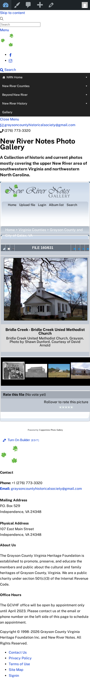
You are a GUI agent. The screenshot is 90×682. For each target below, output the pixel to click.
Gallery (7, 112)
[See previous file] (78, 248)
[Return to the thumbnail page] (3, 248)
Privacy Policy (20, 658)
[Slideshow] (12, 248)
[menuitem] (28, 5)
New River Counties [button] (15, 86)
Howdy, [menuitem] (84, 5)
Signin (14, 675)
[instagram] (10, 60)
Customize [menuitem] (17, 5)
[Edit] (35, 440)
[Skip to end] (87, 248)
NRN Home (14, 77)
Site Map (16, 670)
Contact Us (18, 652)
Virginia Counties (32, 230)
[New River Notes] (33, 45)
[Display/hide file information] (7, 248)
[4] (69, 407)
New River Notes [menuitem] (5, 5)
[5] (71, 407)
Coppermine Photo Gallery (51, 430)
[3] (66, 407)
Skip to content (12, 13)
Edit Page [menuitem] (51, 5)
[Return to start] (73, 248)
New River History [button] (14, 103)
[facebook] (10, 55)
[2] (63, 407)
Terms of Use (19, 664)
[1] (60, 407)
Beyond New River (15, 94)
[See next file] (82, 248)
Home (10, 230)
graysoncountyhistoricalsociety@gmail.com (41, 489)
